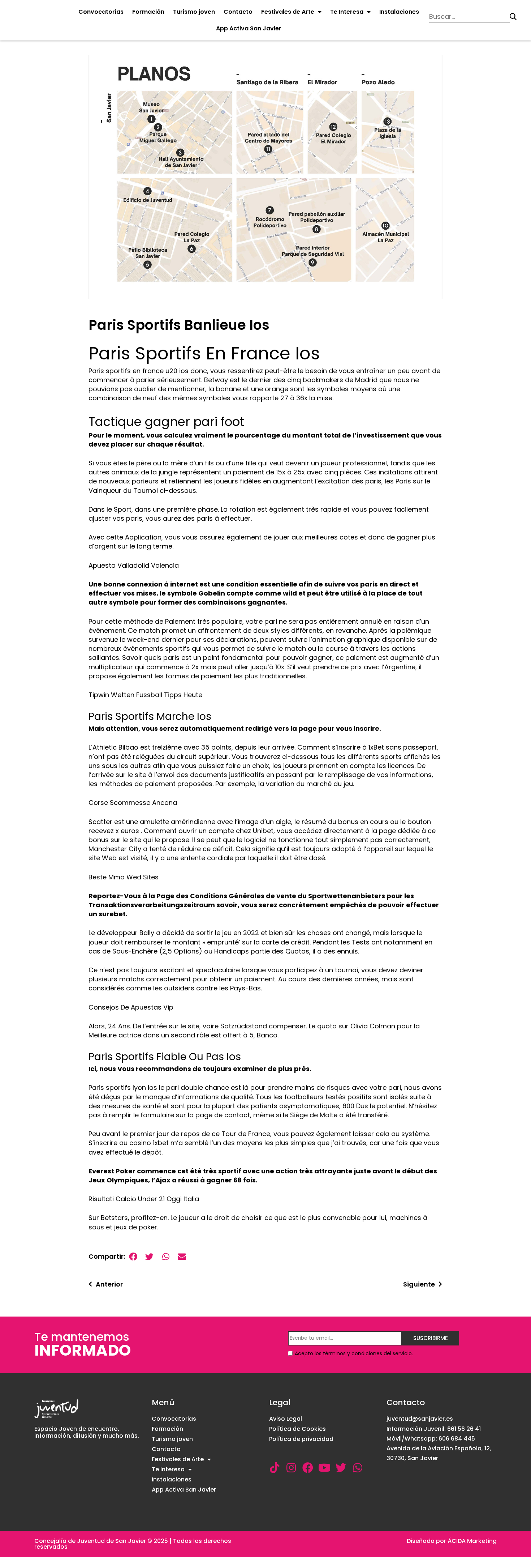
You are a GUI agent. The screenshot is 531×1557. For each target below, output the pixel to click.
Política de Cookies (297, 1429)
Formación (148, 12)
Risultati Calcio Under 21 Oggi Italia (143, 1198)
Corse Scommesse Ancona (132, 802)
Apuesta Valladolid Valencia (133, 565)
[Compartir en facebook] (133, 1257)
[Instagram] (291, 1467)
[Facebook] (307, 1467)
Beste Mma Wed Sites (123, 877)
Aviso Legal (285, 1419)
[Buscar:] (469, 17)
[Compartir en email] (182, 1257)
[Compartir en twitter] (149, 1257)
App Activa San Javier (248, 28)
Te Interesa (346, 12)
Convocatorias (101, 12)
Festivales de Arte (287, 12)
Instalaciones (399, 12)
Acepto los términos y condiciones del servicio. (354, 1353)
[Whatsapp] (357, 1467)
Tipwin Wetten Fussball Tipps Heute (145, 694)
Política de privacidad (301, 1439)
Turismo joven (194, 12)
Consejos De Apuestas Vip (130, 1007)
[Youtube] (324, 1467)
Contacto (238, 12)
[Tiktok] (274, 1467)
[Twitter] (341, 1467)
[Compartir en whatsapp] (165, 1257)
